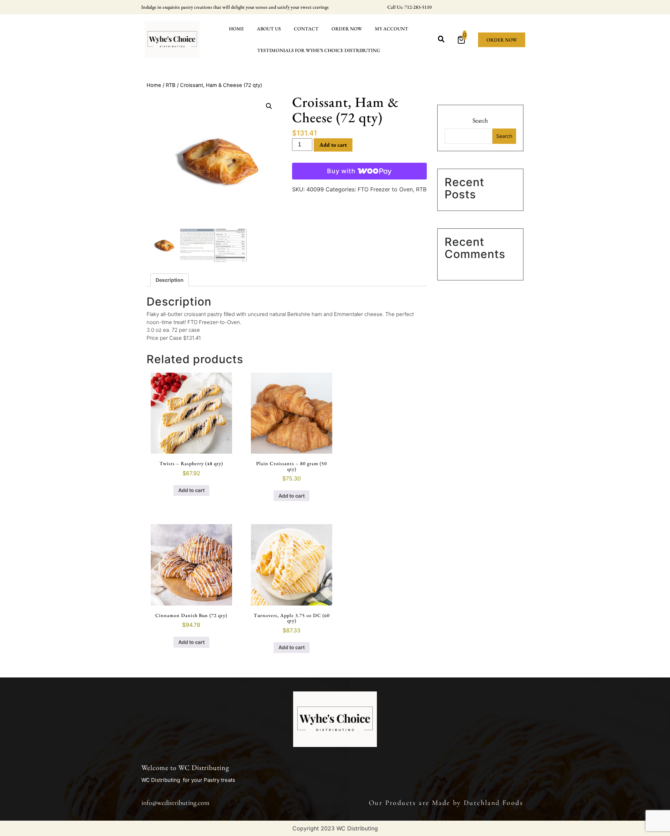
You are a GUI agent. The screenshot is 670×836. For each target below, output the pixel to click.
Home (236, 28)
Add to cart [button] (191, 490)
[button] (269, 106)
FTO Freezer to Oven (385, 189)
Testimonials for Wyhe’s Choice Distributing (318, 50)
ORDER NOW (347, 28)
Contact (306, 28)
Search (480, 120)
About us (269, 28)
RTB (171, 85)
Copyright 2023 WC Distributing (335, 828)
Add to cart (333, 144)
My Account (391, 28)
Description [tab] (170, 280)
